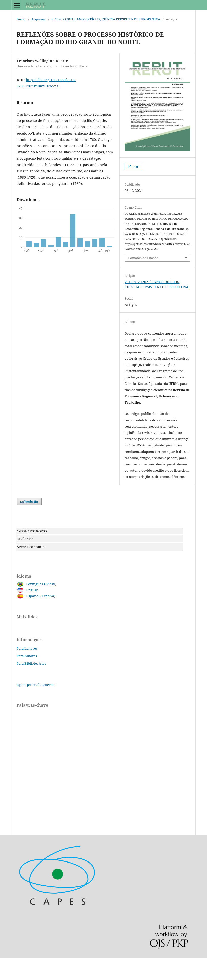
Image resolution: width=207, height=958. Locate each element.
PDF (135, 166)
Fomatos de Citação (143, 258)
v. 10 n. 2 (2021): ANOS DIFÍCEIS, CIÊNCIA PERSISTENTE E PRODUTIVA (105, 19)
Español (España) (40, 596)
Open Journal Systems (35, 684)
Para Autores (27, 656)
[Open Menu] (17, 5)
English (32, 590)
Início (21, 19)
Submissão (29, 501)
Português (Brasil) (41, 584)
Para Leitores (27, 648)
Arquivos (38, 19)
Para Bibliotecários (31, 663)
